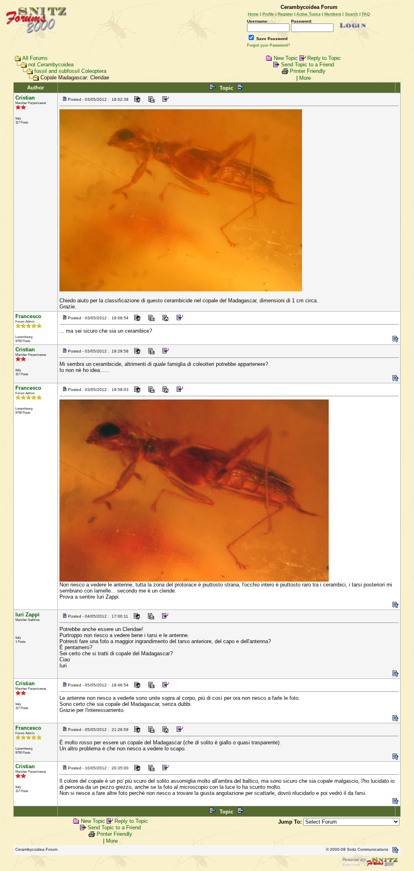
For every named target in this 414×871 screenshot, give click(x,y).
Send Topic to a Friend (307, 65)
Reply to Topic (324, 58)
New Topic (286, 58)
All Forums (35, 58)
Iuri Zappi (27, 615)
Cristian (25, 98)
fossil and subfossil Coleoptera (70, 71)
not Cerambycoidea (51, 65)
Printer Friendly (307, 71)
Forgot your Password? (268, 45)
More (305, 78)
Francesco (28, 316)
